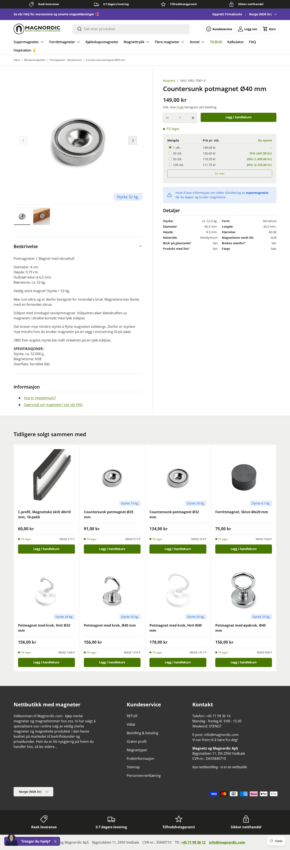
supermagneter (257, 193)
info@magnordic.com (227, 842)
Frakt (180, 107)
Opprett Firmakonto (227, 14)
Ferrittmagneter (62, 42)
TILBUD (216, 42)
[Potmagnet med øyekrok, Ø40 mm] (243, 591)
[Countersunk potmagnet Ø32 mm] (177, 477)
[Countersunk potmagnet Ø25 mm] (112, 477)
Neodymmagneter (35, 60)
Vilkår (131, 724)
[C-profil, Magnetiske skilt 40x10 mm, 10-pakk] (46, 477)
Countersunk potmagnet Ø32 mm (174, 514)
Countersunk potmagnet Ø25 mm (108, 514)
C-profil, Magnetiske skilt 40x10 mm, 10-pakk (44, 514)
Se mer (220, 173)
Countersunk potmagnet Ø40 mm (105, 60)
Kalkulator (235, 42)
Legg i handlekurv (238, 117)
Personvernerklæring (144, 775)
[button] (270, 28)
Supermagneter (26, 42)
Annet (195, 42)
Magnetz (169, 81)
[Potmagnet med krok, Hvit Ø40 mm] (177, 591)
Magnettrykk (134, 42)
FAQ (252, 42)
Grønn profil (136, 741)
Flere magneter (167, 42)
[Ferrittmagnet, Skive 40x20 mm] (243, 477)
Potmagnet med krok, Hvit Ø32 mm (44, 628)
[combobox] (130, 29)
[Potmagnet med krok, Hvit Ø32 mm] (46, 591)
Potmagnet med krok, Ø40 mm (110, 625)
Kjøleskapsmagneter (102, 42)
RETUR (132, 716)
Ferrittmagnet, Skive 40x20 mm (241, 512)
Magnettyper (137, 750)
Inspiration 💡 (25, 50)
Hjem (17, 60)
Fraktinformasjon (140, 758)
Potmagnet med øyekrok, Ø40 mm (240, 628)
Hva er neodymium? (40, 398)
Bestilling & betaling (142, 733)
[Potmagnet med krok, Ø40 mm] (112, 591)
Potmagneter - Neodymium (66, 60)
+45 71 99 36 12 (193, 842)
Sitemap (133, 767)
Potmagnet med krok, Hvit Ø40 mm (175, 628)
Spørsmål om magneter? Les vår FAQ (53, 404)
